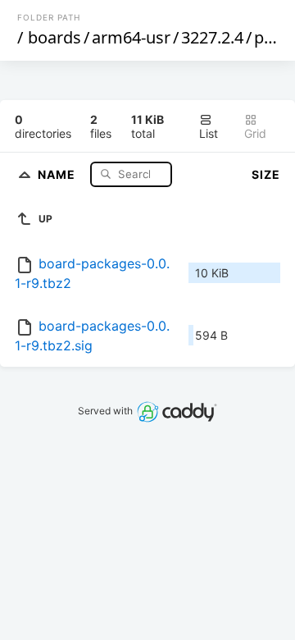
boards (54, 37)
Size (266, 174)
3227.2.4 (212, 37)
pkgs (272, 37)
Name (58, 174)
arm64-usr (131, 37)
